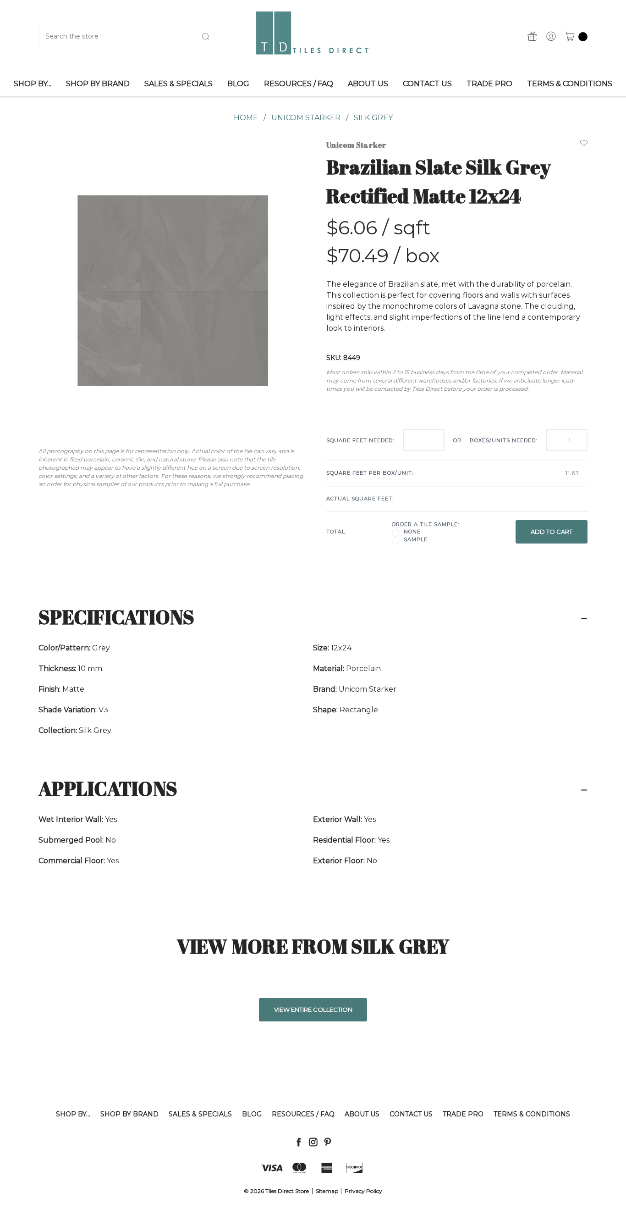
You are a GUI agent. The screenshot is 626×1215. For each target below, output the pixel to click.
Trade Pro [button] (489, 83)
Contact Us (411, 1114)
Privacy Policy (363, 1190)
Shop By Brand (129, 1114)
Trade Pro (463, 1114)
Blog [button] (238, 83)
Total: (336, 531)
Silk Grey (373, 117)
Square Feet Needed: (360, 440)
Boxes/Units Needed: (503, 440)
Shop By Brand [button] (98, 83)
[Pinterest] (327, 1142)
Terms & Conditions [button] (569, 83)
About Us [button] (368, 83)
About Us (362, 1114)
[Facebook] (298, 1142)
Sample (416, 539)
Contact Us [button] (427, 83)
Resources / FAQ (303, 1114)
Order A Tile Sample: (425, 524)
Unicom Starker (305, 117)
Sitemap (327, 1190)
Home (246, 117)
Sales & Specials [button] (178, 83)
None (412, 531)
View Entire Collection (313, 1009)
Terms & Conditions (532, 1114)
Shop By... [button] (32, 83)
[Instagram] (313, 1142)
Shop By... (73, 1114)
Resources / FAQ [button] (298, 83)
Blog (252, 1114)
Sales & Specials (200, 1114)
